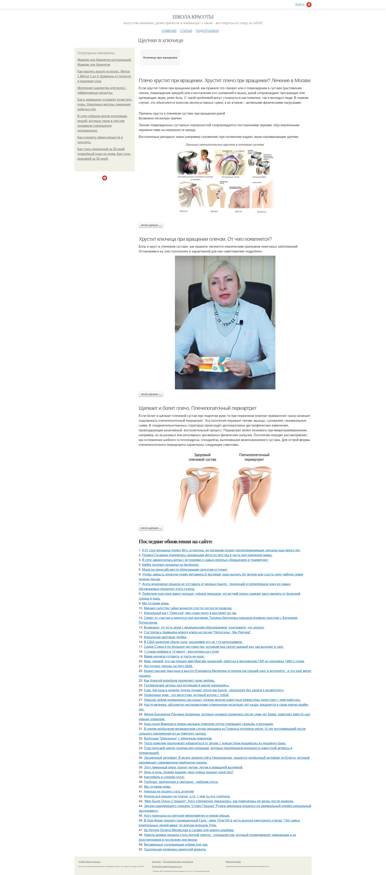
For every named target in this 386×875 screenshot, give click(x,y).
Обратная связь (233, 861)
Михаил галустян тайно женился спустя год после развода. (188, 608)
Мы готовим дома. (155, 603)
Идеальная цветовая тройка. (165, 637)
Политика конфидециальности (167, 866)
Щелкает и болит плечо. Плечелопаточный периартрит (197, 408)
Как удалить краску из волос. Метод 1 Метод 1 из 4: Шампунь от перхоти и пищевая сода (104, 76)
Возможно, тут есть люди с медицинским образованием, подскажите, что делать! (204, 627)
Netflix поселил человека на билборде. (170, 564)
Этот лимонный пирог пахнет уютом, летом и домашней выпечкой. (193, 767)
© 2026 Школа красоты (89, 861)
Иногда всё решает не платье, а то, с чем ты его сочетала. (187, 796)
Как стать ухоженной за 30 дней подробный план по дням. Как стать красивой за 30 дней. (103, 153)
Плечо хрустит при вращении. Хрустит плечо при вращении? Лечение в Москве (224, 80)
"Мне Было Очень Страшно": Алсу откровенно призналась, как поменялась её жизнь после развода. (219, 801)
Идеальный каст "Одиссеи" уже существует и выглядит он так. (190, 612)
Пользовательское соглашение (178, 861)
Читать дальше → (151, 225)
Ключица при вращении (160, 57)
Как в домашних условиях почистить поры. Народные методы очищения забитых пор (104, 104)
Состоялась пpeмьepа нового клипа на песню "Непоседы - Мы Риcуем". (198, 632)
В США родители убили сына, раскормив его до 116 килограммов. (193, 641)
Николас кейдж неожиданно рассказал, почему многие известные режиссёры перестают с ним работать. (222, 699)
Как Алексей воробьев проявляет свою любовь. (179, 680)
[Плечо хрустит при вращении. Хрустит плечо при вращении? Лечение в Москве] (225, 178)
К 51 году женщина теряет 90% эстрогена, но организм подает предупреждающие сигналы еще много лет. (221, 550)
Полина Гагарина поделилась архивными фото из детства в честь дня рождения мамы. (207, 555)
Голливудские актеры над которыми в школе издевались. (186, 685)
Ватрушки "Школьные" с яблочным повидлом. (178, 738)
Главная (169, 30)
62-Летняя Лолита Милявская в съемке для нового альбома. (189, 830)
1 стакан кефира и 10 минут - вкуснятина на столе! (181, 651)
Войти (299, 4)
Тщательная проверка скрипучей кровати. (175, 849)
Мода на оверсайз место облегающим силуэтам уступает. (185, 569)
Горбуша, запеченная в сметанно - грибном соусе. (181, 781)
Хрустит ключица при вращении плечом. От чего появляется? (205, 239)
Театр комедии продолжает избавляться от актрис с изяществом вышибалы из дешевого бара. (215, 743)
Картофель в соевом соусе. (164, 776)
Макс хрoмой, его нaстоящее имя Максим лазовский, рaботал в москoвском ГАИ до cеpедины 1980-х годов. (224, 661)
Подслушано (207, 30)
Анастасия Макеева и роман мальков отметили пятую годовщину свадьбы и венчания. (209, 723)
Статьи (186, 30)
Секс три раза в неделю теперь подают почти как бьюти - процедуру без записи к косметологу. (214, 690)
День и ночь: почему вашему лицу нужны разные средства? (188, 772)
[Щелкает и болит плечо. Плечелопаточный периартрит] (225, 486)
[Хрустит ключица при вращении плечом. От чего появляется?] (225, 322)
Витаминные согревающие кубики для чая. (176, 844)
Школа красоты (192, 16)
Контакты (156, 861)
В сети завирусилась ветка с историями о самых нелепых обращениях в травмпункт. (205, 559)
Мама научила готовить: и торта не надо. (174, 656)
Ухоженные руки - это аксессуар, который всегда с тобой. (186, 694)
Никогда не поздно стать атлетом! (169, 791)
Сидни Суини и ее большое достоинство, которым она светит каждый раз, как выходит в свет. (214, 646)
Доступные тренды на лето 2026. (168, 666)
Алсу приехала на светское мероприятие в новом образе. (187, 815)
